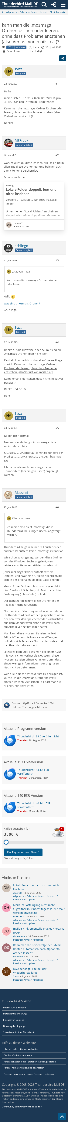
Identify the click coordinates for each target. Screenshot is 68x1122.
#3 (57, 260)
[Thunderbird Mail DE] (20, 5)
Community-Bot (21, 703)
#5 (57, 428)
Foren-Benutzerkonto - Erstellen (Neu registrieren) (30, 1061)
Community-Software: (22, 1106)
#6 (57, 507)
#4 (57, 342)
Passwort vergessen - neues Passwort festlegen (29, 1074)
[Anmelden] (53, 4)
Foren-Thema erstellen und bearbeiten (24, 1067)
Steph (16, 976)
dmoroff (17, 892)
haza (36, 47)
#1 (57, 83)
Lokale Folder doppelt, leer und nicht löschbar (31, 191)
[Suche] (44, 5)
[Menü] (63, 5)
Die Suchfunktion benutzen (18, 1055)
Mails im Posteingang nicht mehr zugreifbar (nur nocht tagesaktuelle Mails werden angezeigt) (39, 908)
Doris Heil (18, 916)
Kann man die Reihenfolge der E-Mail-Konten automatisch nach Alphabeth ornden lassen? (37, 949)
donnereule (19, 936)
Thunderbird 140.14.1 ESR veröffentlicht (33, 805)
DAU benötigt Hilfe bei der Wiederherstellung (29, 971)
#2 (57, 155)
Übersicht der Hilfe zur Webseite (21, 1049)
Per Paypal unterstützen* (23, 852)
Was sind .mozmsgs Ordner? (22, 303)
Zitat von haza (21, 271)
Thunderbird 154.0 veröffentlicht (38, 736)
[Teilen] (62, 58)
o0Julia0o (18, 956)
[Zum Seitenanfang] (62, 1116)
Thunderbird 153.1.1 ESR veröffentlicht (33, 772)
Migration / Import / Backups (28, 939)
